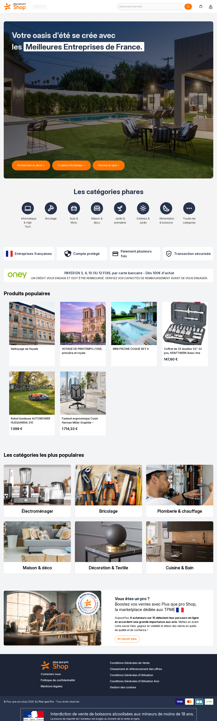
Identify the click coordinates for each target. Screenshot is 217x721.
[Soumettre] (188, 6)
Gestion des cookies (123, 687)
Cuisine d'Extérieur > (71, 165)
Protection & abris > (31, 165)
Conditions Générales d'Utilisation (131, 675)
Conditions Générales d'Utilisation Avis (134, 681)
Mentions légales (51, 686)
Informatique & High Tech (28, 222)
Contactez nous (51, 674)
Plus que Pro (46, 701)
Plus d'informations (32, 360)
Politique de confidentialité (58, 680)
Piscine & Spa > (108, 165)
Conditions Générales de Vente (130, 663)
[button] (201, 6)
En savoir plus (127, 639)
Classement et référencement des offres (136, 669)
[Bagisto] (15, 6)
